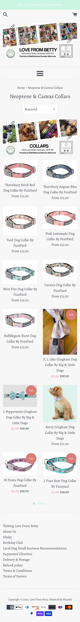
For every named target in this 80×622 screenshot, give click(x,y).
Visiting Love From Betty (20, 526)
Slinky (7, 537)
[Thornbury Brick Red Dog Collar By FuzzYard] (20, 170)
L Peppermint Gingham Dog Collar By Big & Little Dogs (20, 417)
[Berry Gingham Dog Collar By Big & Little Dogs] (60, 403)
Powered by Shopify (61, 599)
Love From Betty (39, 599)
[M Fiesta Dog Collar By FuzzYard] (20, 463)
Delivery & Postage (16, 559)
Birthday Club (13, 542)
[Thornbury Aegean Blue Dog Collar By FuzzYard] (60, 171)
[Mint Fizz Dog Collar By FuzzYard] (20, 272)
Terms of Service (15, 576)
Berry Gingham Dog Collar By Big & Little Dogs (60, 433)
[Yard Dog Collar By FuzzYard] (20, 220)
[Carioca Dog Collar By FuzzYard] (60, 270)
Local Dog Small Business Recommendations (35, 548)
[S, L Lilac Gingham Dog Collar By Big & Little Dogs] (60, 332)
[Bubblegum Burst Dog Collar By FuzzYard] (20, 320)
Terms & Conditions (17, 570)
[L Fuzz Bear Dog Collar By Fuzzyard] (60, 464)
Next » (42, 503)
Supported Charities (17, 554)
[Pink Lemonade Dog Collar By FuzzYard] (60, 217)
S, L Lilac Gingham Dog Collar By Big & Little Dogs (60, 365)
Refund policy (13, 565)
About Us (9, 531)
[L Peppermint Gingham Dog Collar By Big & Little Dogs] (20, 396)
